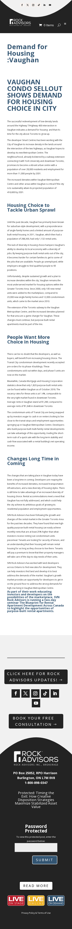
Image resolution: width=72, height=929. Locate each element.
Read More (36, 885)
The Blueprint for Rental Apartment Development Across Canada (35, 604)
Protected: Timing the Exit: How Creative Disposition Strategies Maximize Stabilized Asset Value (36, 799)
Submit (44, 859)
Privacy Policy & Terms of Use (36, 912)
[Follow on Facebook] (22, 5)
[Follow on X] (28, 5)
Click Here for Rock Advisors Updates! (33, 676)
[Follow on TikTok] (39, 5)
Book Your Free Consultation (33, 721)
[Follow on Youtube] (50, 5)
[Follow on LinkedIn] (44, 5)
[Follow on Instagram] (33, 5)
